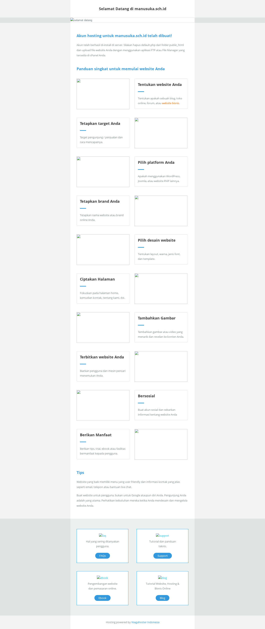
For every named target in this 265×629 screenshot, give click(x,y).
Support (163, 556)
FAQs (102, 556)
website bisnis (170, 103)
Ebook (102, 598)
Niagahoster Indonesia (145, 622)
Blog (162, 598)
